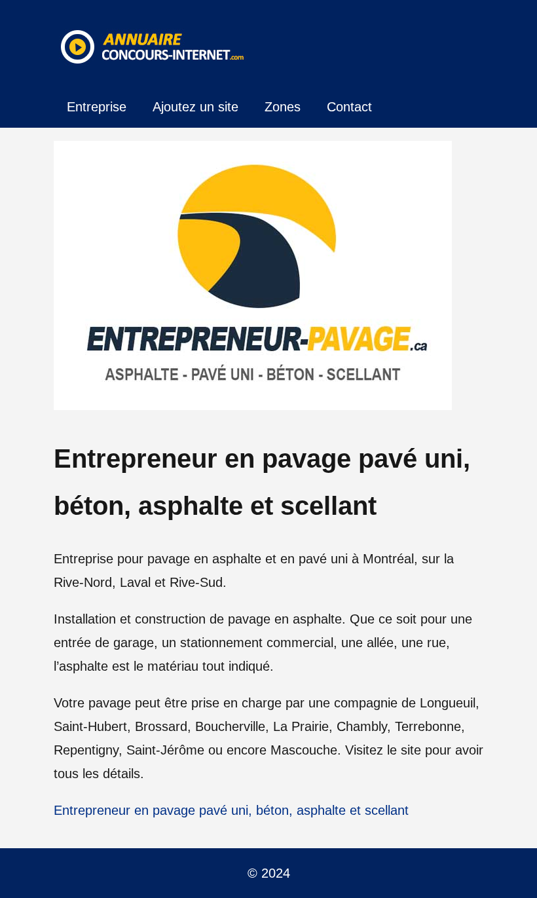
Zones (283, 107)
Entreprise (96, 107)
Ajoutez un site (195, 107)
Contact (349, 107)
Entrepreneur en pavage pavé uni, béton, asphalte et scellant (231, 810)
